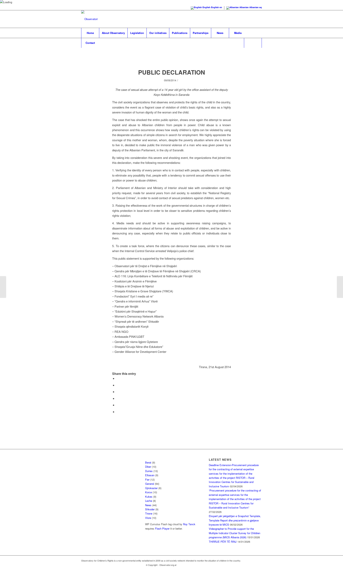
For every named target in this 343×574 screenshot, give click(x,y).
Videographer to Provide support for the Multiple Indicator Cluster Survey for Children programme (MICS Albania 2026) (234, 533)
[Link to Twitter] (259, 19)
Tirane (148, 513)
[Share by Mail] (118, 412)
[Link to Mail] (253, 19)
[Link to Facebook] (241, 19)
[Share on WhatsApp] (118, 392)
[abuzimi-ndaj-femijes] (172, 57)
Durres (149, 471)
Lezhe (148, 501)
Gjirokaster (151, 488)
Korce (148, 492)
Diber (148, 466)
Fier (147, 479)
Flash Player (162, 528)
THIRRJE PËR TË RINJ (223, 541)
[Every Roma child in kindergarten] (340, 287)
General (149, 484)
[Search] (253, 43)
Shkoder (150, 509)
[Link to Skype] (247, 19)
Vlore (148, 518)
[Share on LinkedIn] (118, 405)
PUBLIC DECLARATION (171, 72)
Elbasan (149, 475)
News (148, 505)
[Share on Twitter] (118, 385)
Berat (148, 462)
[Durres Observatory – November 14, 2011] (3, 287)
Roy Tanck (189, 524)
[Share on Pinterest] (118, 398)
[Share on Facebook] (118, 378)
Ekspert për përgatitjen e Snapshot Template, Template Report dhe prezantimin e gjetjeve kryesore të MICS (235, 520)
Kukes (148, 496)
